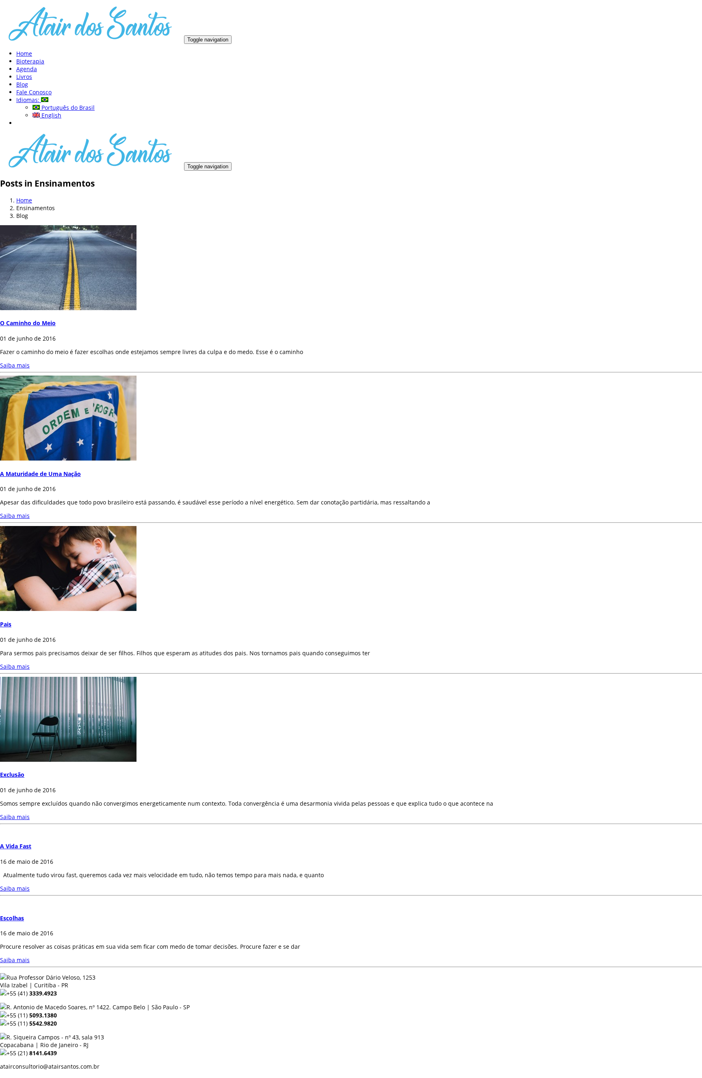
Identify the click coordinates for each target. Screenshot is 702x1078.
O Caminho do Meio (28, 323)
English (50, 115)
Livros (24, 76)
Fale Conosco (34, 92)
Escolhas (12, 918)
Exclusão (12, 774)
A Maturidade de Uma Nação (40, 474)
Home (24, 53)
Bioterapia (30, 61)
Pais (5, 624)
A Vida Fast (15, 846)
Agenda (26, 69)
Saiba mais (15, 365)
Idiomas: (28, 100)
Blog (22, 84)
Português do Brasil (67, 107)
